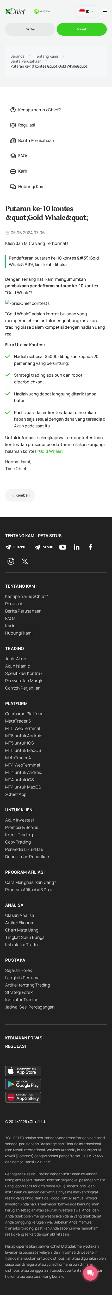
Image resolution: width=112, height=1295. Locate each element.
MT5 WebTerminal (22, 728)
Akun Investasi (19, 820)
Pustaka (15, 960)
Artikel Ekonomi (20, 922)
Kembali (23, 495)
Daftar (30, 29)
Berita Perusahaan (25, 61)
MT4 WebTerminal (22, 765)
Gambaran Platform (24, 714)
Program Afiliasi (25, 872)
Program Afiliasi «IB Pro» (29, 889)
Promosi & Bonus (21, 827)
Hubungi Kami (32, 186)
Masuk (82, 29)
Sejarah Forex (18, 970)
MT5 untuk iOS (19, 743)
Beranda (17, 56)
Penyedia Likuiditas (24, 849)
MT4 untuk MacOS (23, 787)
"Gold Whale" (49, 451)
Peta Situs (50, 535)
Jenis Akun (15, 659)
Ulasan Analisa (19, 915)
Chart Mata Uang (21, 930)
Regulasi (26, 125)
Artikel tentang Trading (27, 985)
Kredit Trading (19, 834)
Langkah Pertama (22, 977)
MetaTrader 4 (18, 758)
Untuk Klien (19, 810)
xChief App (15, 794)
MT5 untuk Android (23, 736)
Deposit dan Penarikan (27, 856)
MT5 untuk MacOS (23, 750)
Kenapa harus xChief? (39, 110)
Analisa (14, 905)
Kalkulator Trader (22, 944)
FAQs (23, 155)
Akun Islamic (17, 666)
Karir (22, 171)
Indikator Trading (21, 999)
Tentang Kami (46, 56)
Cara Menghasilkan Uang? (30, 882)
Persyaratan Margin (24, 681)
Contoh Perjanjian (23, 688)
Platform (16, 703)
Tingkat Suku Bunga (25, 937)
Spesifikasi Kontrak (23, 673)
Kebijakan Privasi (24, 1038)
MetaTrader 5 (18, 721)
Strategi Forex (19, 992)
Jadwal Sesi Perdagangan (30, 1007)
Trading (14, 648)
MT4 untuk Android (23, 772)
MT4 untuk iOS (19, 779)
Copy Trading (18, 842)
